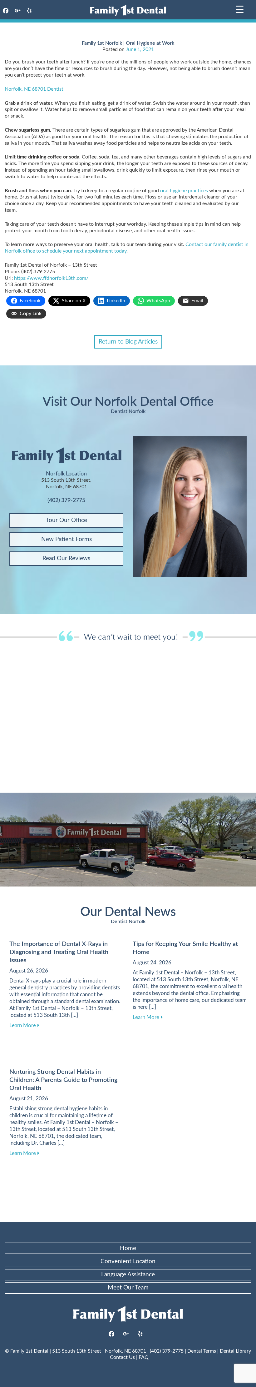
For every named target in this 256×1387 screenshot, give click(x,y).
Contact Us (122, 1357)
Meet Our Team (128, 1288)
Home (128, 1248)
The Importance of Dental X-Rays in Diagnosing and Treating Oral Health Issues (58, 952)
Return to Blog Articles (128, 342)
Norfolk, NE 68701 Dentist (34, 89)
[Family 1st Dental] (128, 10)
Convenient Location (128, 1261)
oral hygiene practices (184, 190)
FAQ (144, 1357)
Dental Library (235, 1351)
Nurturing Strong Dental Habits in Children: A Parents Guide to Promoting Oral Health (63, 1080)
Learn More (24, 1025)
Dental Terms (201, 1351)
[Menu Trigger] (239, 8)
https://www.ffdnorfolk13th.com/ (51, 278)
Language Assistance (128, 1275)
